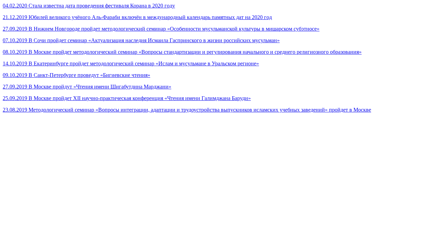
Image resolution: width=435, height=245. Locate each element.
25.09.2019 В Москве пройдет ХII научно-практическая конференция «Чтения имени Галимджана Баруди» (127, 98)
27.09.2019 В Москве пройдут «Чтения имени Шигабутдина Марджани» (87, 86)
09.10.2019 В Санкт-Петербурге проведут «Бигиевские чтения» (76, 75)
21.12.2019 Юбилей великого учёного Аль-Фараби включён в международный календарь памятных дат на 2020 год (137, 17)
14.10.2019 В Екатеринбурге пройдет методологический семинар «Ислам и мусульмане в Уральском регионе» (131, 63)
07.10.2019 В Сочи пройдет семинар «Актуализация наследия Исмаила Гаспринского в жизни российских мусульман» (141, 40)
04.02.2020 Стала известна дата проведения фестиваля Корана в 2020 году (89, 6)
